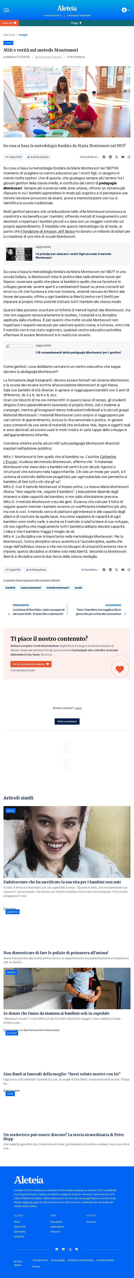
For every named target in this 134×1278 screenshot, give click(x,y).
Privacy (36, 1266)
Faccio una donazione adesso (29, 664)
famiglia (23, 34)
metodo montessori (58, 587)
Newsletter (56, 1221)
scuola (78, 587)
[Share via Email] (122, 157)
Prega (74, 23)
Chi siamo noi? (40, 1260)
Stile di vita (9, 34)
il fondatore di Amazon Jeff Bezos (48, 231)
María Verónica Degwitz (48, 57)
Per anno (91, 1221)
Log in (78, 708)
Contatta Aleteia (105, 1260)
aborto (10, 810)
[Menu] (21, 10)
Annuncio (55, 1231)
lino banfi (12, 1033)
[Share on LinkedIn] (110, 157)
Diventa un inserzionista (80, 1260)
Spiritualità (19, 1231)
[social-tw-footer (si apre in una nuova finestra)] (70, 1249)
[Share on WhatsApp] (129, 157)
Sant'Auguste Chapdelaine (79, 15)
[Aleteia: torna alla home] (67, 8)
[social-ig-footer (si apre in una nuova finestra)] (77, 1249)
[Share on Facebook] (104, 157)
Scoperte (19, 1236)
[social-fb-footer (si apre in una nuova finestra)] (63, 1249)
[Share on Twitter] (116, 157)
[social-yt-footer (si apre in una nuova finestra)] (57, 1249)
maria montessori (31, 587)
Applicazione (57, 1226)
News (17, 1221)
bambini (10, 587)
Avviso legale (58, 1260)
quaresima (12, 911)
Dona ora (7, 23)
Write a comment (67, 721)
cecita (10, 1093)
